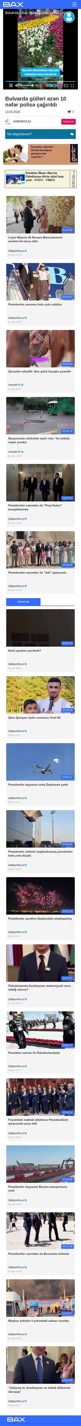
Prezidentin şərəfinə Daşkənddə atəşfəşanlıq (40, 918)
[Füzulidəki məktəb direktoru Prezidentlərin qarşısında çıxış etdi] (40, 1096)
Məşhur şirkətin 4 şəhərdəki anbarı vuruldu (38, 1320)
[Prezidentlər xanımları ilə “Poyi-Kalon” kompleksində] (40, 482)
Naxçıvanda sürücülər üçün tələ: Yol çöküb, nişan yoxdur (39, 440)
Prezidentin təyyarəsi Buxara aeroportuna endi (37, 1188)
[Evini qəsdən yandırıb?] (40, 627)
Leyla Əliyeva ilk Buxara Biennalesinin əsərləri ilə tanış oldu (35, 239)
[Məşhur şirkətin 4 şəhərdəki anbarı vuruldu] (40, 1298)
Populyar (23, 602)
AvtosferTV (14, 384)
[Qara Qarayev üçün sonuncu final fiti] (40, 694)
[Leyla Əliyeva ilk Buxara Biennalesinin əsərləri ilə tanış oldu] (40, 214)
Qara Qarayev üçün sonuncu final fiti (34, 717)
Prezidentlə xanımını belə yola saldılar (35, 304)
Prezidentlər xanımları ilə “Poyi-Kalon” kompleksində (35, 507)
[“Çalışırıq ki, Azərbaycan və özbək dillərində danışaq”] (40, 1364)
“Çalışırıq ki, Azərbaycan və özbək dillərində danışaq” (39, 1389)
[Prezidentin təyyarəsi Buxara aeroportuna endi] (40, 1163)
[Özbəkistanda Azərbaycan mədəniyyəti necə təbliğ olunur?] (40, 962)
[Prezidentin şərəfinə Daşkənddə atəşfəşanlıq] (40, 895)
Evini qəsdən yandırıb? (24, 650)
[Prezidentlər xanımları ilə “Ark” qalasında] (40, 549)
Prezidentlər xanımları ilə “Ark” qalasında (37, 572)
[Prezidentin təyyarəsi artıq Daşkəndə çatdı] (40, 761)
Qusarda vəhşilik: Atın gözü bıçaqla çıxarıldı (39, 371)
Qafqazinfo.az (16, 250)
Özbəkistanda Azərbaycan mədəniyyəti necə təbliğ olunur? (39, 987)
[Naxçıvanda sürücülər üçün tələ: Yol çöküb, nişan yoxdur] (40, 415)
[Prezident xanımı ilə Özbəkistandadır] (40, 1029)
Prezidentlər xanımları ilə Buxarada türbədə (38, 1253)
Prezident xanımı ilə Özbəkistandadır (34, 1052)
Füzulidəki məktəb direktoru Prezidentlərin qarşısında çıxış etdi (38, 1121)
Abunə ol (68, 121)
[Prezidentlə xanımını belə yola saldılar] (40, 281)
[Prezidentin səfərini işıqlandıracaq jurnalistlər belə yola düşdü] (40, 828)
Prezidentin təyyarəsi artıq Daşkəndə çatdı (38, 784)
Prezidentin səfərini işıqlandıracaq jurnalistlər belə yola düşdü (40, 853)
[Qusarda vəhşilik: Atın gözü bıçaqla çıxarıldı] (40, 348)
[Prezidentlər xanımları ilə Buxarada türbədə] (40, 1231)
